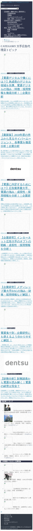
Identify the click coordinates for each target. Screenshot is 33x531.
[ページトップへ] (1, 512)
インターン (10, 33)
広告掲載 (6, 520)
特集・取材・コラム (15, 35)
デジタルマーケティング (14, 17)
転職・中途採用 (12, 29)
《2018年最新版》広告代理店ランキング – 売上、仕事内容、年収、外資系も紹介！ (18, 423)
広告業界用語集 (12, 36)
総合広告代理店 (12, 22)
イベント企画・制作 (13, 26)
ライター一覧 (8, 516)
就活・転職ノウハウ (14, 27)
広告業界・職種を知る (15, 11)
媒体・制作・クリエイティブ (16, 19)
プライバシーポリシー (11, 522)
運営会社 (6, 518)
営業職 (9, 15)
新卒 (8, 31)
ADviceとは (7, 514)
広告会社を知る (13, 20)
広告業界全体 (11, 13)
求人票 (6, 523)
